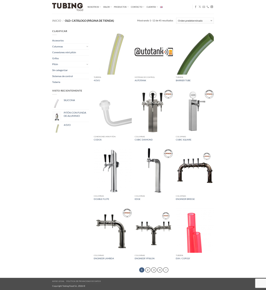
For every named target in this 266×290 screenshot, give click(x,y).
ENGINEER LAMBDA (104, 258)
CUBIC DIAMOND (144, 139)
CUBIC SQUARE (183, 139)
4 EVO (97, 80)
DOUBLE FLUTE (101, 199)
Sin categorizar (60, 70)
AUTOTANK (140, 80)
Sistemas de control (62, 76)
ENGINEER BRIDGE (185, 199)
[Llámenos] (208, 7)
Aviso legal (58, 281)
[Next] (165, 270)
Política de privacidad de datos (83, 281)
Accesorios (58, 40)
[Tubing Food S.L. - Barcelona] (67, 7)
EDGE (137, 199)
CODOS (97, 139)
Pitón (55, 64)
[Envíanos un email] (204, 7)
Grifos (55, 58)
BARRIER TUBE (183, 80)
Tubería (56, 81)
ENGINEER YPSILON (145, 258)
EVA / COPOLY (183, 258)
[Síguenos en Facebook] (195, 7)
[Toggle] (87, 46)
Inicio (56, 20)
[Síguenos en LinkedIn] (212, 7)
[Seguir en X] (200, 7)
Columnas (57, 46)
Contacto (136, 7)
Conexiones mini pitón (64, 52)
